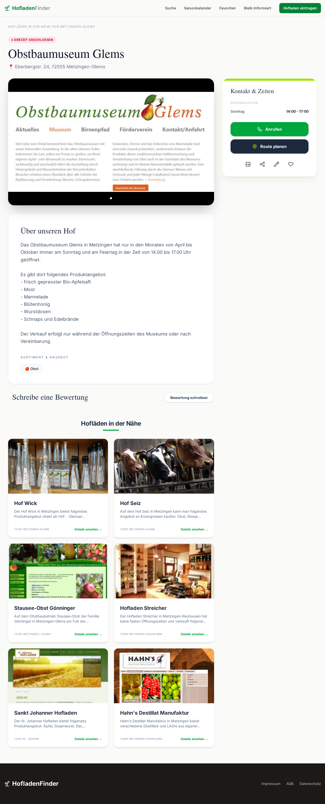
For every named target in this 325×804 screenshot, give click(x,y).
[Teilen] (262, 164)
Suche (170, 8)
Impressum (271, 783)
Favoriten (227, 8)
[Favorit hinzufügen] (290, 164)
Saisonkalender (197, 8)
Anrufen (273, 129)
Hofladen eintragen (300, 8)
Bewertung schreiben (189, 397)
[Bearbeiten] (276, 164)
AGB (290, 783)
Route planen (273, 146)
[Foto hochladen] (248, 164)
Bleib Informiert (257, 8)
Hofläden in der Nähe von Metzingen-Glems (51, 26)
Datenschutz (310, 783)
